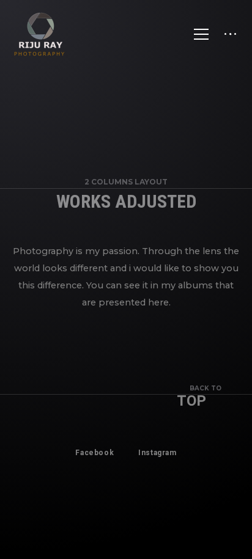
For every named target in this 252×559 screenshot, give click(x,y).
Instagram (157, 452)
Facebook (94, 452)
